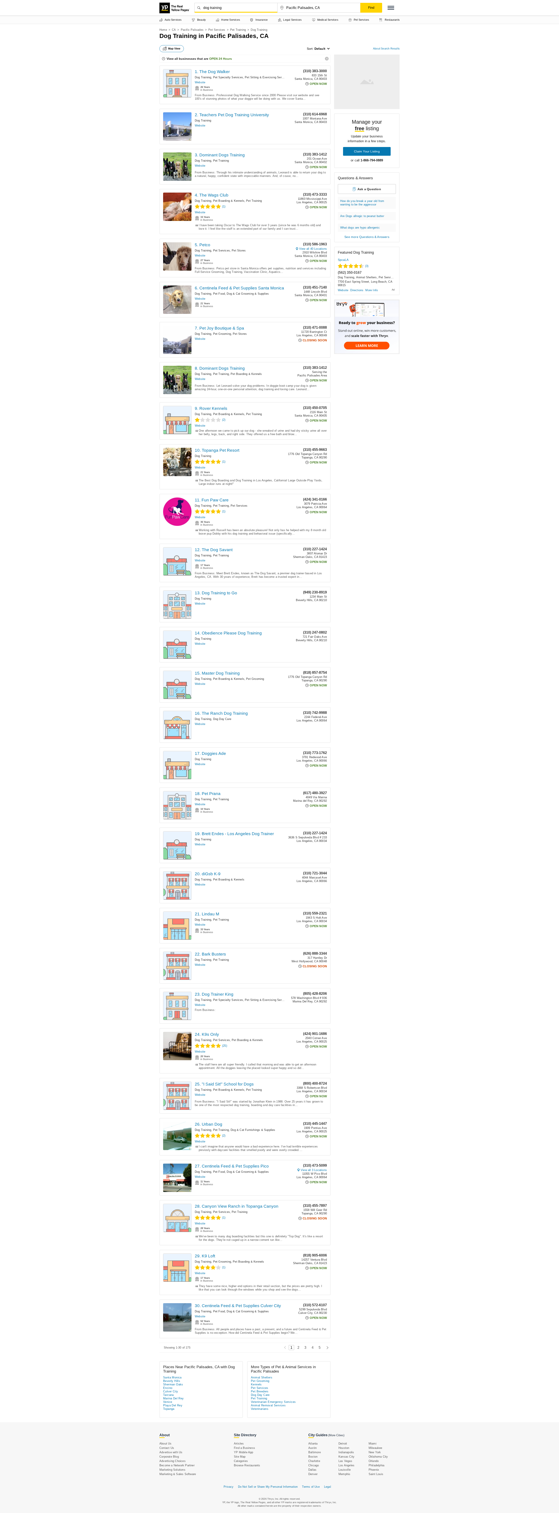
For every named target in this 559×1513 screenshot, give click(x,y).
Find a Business (244, 1448)
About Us (165, 1443)
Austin (312, 1448)
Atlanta (312, 1443)
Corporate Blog (169, 1456)
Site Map (240, 1456)
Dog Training (203, 77)
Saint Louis (376, 1474)
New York (375, 1452)
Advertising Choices (172, 1461)
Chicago (313, 1465)
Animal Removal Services (268, 1405)
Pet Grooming (222, 333)
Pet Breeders (260, 1391)
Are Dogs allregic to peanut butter (362, 216)
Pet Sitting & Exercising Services (267, 77)
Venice (167, 1402)
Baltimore (314, 1452)
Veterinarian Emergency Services (273, 1402)
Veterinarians (259, 1408)
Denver (312, 1474)
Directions (356, 290)
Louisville (344, 1469)
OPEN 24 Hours (220, 58)
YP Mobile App (243, 1452)
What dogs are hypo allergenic (360, 227)
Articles (239, 1443)
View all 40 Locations (313, 248)
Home (163, 29)
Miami (372, 1443)
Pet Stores (239, 250)
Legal (327, 1486)
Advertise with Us (170, 1452)
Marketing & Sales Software (177, 1474)
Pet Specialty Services (228, 77)
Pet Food (219, 293)
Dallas (312, 1469)
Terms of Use (310, 1486)
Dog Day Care (222, 719)
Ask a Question (369, 189)
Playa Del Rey (172, 1405)
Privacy (228, 1486)
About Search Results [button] (386, 48)
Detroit (342, 1443)
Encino (167, 1388)
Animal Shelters (366, 277)
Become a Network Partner (177, 1465)
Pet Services (216, 29)
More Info (371, 290)
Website (200, 82)
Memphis (344, 1474)
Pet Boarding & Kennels (228, 200)
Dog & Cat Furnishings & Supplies (253, 1130)
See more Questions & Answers (366, 237)
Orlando (374, 1461)
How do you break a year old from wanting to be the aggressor (362, 202)
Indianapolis (346, 1452)
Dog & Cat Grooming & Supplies (248, 293)
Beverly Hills (171, 1381)
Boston (312, 1456)
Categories (241, 1461)
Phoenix (374, 1469)
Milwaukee (375, 1448)
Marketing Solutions (172, 1469)
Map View (174, 48)
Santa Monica (172, 1377)
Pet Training (238, 29)
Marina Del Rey (173, 1398)
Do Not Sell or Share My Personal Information (268, 1486)
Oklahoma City (378, 1456)
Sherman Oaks (173, 1384)
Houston (343, 1448)
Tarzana (168, 1395)
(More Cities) (336, 1435)
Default (319, 48)
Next (326, 1347)
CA (174, 29)
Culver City (170, 1391)
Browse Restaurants (247, 1465)
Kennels (256, 1384)
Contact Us (166, 1448)
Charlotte (314, 1461)
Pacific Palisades (192, 29)
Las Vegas (345, 1461)
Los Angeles (346, 1465)
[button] (391, 8)
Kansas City (346, 1456)
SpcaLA (343, 260)
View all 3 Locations (314, 1170)
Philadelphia (376, 1465)
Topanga (168, 1408)
